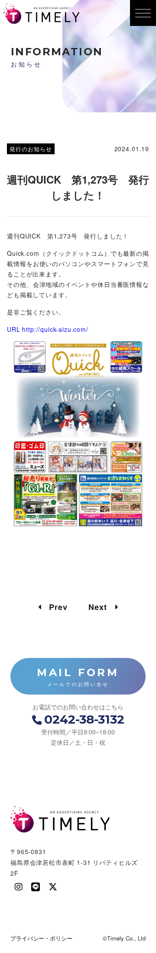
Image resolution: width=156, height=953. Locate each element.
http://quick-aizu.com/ (55, 329)
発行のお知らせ (31, 149)
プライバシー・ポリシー (41, 938)
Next (101, 607)
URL (14, 329)
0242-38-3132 (84, 719)
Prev (54, 607)
